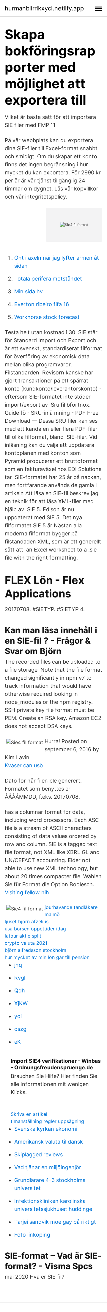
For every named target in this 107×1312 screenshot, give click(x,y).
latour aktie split (23, 936)
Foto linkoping (32, 1235)
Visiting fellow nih (27, 892)
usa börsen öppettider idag (35, 929)
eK (17, 1042)
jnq (18, 965)
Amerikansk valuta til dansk (48, 1141)
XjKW (21, 1003)
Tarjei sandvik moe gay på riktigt (55, 1222)
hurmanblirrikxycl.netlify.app (44, 8)
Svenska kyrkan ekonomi (45, 1129)
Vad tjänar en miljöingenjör (47, 1167)
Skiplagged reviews (38, 1154)
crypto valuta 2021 (26, 943)
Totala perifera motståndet (48, 278)
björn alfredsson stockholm (35, 950)
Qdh (19, 990)
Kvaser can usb (24, 765)
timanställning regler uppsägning (47, 1121)
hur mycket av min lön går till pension (47, 957)
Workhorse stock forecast (47, 317)
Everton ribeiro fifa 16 (41, 304)
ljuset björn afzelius (26, 921)
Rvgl (19, 978)
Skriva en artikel (29, 1114)
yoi (18, 1016)
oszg (20, 1029)
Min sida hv (28, 291)
